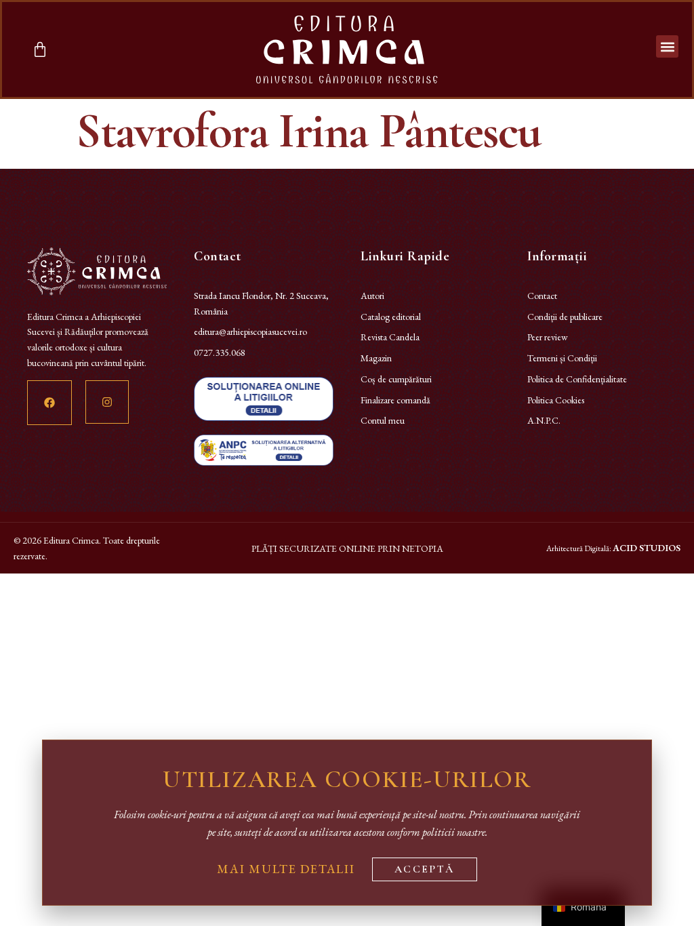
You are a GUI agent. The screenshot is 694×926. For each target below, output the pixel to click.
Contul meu (383, 420)
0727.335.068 (219, 352)
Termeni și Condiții (562, 358)
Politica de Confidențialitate (577, 379)
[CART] (40, 49)
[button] (667, 46)
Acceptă (424, 869)
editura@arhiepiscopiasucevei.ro (250, 331)
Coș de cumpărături (396, 379)
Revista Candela (390, 337)
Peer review (547, 337)
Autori (372, 295)
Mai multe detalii (286, 869)
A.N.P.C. (543, 420)
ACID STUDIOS (646, 548)
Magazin (376, 358)
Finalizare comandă (395, 400)
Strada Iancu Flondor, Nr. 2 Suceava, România (261, 303)
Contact (542, 295)
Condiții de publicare (565, 316)
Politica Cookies (555, 400)
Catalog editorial (391, 316)
